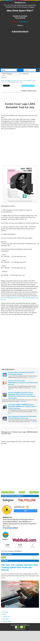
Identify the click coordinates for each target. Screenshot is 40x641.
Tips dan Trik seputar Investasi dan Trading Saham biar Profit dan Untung (19, 567)
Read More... (32, 377)
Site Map (5, 612)
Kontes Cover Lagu (28, 85)
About (4, 614)
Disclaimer (6, 619)
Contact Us (6, 616)
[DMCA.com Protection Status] (20, 627)
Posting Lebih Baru (8, 492)
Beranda (22, 492)
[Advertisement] (20, 50)
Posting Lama (34, 492)
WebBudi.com (20, 2)
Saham (3, 557)
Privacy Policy (7, 621)
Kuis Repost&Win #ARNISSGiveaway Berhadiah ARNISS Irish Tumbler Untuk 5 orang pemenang (22, 406)
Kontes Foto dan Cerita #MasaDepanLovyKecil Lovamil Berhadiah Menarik (23, 382)
